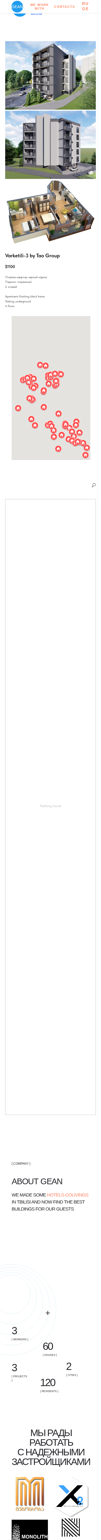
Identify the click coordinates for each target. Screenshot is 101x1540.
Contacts (64, 7)
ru (85, 3)
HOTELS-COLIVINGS (67, 1195)
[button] (35, 425)
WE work (39, 5)
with (39, 8)
